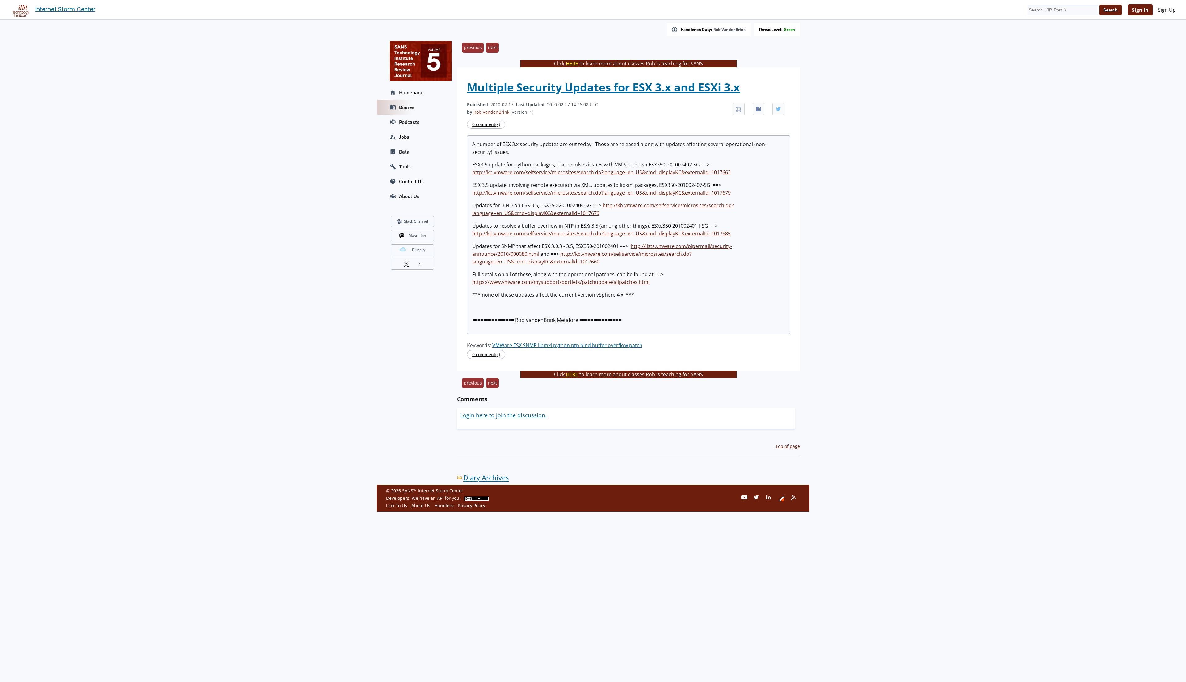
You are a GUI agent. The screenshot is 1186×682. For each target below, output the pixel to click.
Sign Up (1167, 9)
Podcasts (409, 122)
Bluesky (418, 249)
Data (404, 151)
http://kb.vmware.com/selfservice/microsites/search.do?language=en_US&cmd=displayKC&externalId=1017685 (601, 233)
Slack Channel (416, 221)
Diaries (406, 107)
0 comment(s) (486, 124)
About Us (409, 196)
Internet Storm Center (65, 9)
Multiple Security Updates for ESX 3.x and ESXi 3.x (603, 87)
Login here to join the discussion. (503, 415)
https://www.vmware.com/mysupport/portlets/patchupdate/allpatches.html (561, 282)
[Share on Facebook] (758, 109)
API (440, 498)
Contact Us (411, 181)
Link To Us (396, 505)
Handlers (444, 505)
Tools (405, 166)
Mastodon (417, 235)
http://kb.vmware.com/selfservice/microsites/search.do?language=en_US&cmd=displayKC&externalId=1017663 (601, 172)
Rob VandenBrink (729, 29)
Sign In (1140, 9)
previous (473, 47)
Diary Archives (486, 477)
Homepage (411, 92)
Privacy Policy (471, 505)
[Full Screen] (739, 109)
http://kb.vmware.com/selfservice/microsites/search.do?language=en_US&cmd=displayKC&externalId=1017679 (601, 192)
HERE (572, 63)
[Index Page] (19, 9)
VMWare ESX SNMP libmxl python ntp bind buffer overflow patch (567, 345)
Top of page (788, 446)
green (789, 29)
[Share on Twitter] (778, 109)
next (492, 47)
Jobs (404, 136)
